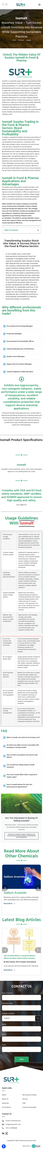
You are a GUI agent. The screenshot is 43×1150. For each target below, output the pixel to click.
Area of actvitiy (7, 993)
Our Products (6, 1107)
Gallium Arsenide (14, 877)
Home (4, 1095)
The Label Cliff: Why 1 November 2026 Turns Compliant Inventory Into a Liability (21, 957)
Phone (4, 1034)
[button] (38, 230)
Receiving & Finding (29, 1095)
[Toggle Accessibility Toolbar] (4, 1146)
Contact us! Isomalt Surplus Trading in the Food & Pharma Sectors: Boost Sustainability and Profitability (21, 836)
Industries (5, 1103)
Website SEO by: (26, 1146)
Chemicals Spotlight (29, 1107)
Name (4, 1024)
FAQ (23, 1103)
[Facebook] (6, 1133)
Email (4, 1045)
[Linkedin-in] (3, 1133)
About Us (5, 1099)
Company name (7, 1003)
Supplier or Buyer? (8, 1013)
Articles (25, 1099)
